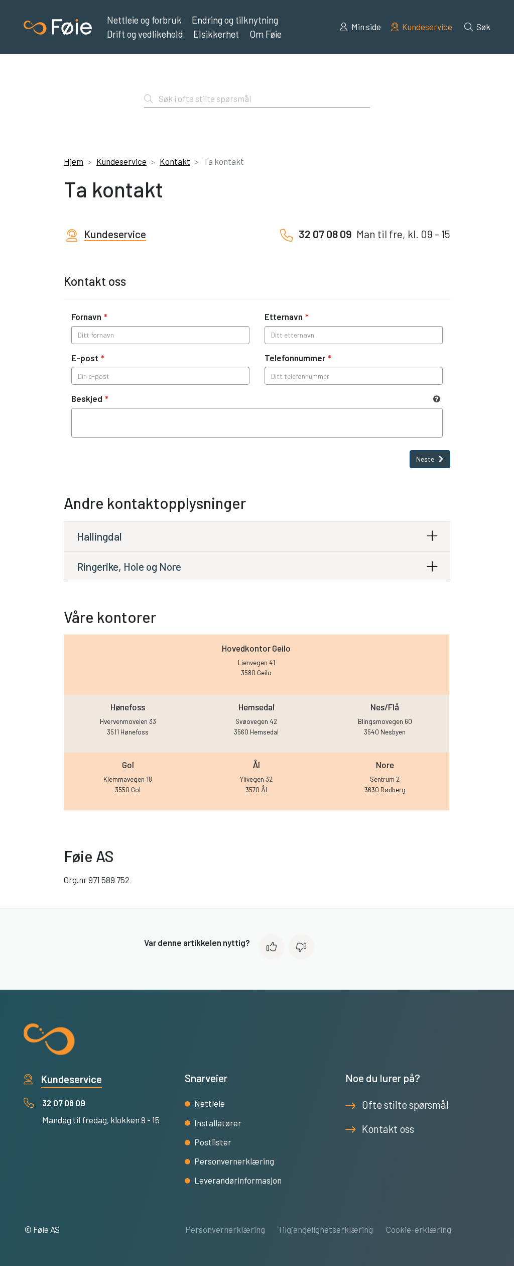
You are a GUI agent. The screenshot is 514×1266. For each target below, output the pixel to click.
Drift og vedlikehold (145, 34)
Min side (365, 27)
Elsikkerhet (216, 34)
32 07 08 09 (63, 1103)
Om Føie (265, 34)
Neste (426, 459)
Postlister (212, 1142)
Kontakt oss (388, 1129)
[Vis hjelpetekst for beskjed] (437, 398)
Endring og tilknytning (235, 20)
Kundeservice (426, 27)
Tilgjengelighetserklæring (325, 1229)
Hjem (73, 161)
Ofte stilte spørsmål (405, 1105)
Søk (482, 27)
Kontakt (175, 161)
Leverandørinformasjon (238, 1180)
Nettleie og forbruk (144, 20)
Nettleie (209, 1103)
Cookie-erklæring (418, 1229)
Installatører (217, 1123)
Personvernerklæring (234, 1161)
